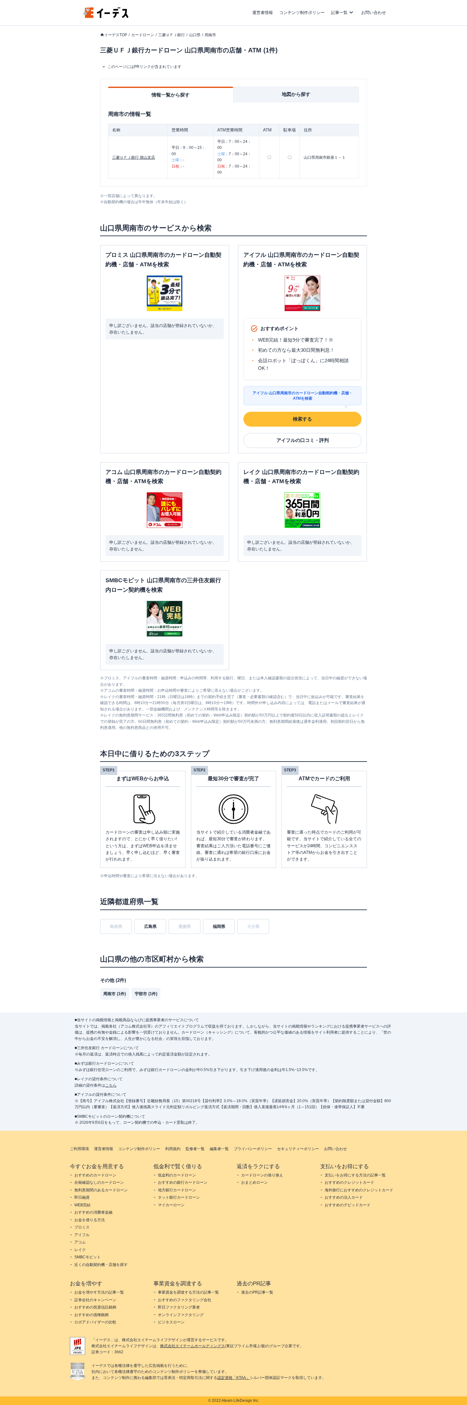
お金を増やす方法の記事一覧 (99, 1292)
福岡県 (219, 926)
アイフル (82, 1235)
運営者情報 (262, 12)
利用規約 (172, 1149)
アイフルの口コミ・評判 (302, 440)
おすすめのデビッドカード (347, 1205)
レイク (80, 1250)
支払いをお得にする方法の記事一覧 (355, 1175)
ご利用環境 (79, 1149)
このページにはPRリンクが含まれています (144, 66)
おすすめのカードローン (95, 1175)
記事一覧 (339, 12)
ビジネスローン (171, 1322)
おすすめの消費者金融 (93, 1212)
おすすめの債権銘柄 (91, 1315)
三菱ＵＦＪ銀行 (171, 35)
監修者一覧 (195, 1149)
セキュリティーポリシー (298, 1149)
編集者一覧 (219, 1149)
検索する (302, 419)
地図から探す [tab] (296, 94)
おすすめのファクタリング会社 (184, 1300)
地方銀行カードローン (177, 1190)
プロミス (82, 1227)
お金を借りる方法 (89, 1220)
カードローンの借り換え (262, 1175)
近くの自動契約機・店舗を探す (101, 1264)
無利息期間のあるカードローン (101, 1190)
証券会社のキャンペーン (95, 1300)
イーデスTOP (115, 35)
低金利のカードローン (177, 1175)
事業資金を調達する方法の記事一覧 (188, 1292)
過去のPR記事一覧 (257, 1292)
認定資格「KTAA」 (233, 1377)
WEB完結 (82, 1205)
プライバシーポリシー (253, 1149)
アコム (80, 1242)
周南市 (210, 35)
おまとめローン (254, 1182)
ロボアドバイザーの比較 (95, 1322)
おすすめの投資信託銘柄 (95, 1307)
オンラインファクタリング (181, 1315)
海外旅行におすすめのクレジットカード (359, 1190)
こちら (111, 1085)
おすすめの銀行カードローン (182, 1182)
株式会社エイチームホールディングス (192, 1346)
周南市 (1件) (114, 993)
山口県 (194, 35)
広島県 (150, 926)
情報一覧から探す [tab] (171, 94)
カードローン (142, 35)
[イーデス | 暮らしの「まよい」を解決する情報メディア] (106, 16)
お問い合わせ (373, 12)
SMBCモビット (87, 1257)
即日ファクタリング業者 (179, 1307)
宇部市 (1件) (146, 993)
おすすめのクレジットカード (349, 1182)
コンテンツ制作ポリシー (302, 12)
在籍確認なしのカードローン (99, 1182)
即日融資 (82, 1197)
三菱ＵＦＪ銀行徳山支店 (133, 157)
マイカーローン (171, 1205)
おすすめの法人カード (344, 1197)
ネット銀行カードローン (179, 1197)
